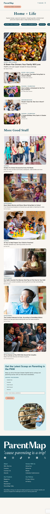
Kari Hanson (7, 208)
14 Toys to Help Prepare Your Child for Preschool (18, 242)
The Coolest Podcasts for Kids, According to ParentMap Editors (23, 317)
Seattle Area (9, 379)
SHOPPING (42, 24)
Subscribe (41, 2)
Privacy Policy (30, 479)
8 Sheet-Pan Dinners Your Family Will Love (22, 64)
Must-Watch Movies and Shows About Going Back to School (22, 205)
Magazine (7, 479)
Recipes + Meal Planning (12, 24)
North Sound (10, 387)
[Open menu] (45, 3)
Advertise (29, 466)
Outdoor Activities (9, 353)
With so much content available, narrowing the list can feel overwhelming (23, 282)
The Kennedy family (9, 358)
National (9, 389)
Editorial (28, 468)
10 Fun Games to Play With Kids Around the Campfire (20, 355)
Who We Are (8, 466)
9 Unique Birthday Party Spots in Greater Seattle (33, 116)
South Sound (10, 384)
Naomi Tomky (9, 68)
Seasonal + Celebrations (29, 24)
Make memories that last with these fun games (16, 356)
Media (27, 470)
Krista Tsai (25, 118)
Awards (6, 473)
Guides (6, 481)
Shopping (6, 166)
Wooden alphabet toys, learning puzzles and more (17, 244)
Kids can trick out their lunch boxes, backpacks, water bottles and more (23, 169)
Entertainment (8, 203)
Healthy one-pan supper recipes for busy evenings (20, 67)
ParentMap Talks (9, 486)
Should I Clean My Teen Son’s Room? (32, 101)
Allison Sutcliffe (8, 171)
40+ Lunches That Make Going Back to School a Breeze (33, 75)
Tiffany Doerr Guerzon (27, 77)
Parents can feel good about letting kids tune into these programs (21, 319)
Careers (6, 468)
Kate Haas (25, 103)
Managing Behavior (26, 100)
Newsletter (7, 483)
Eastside (9, 382)
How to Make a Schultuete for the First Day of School (33, 88)
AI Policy (28, 481)
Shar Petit (7, 246)
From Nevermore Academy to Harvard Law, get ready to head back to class (24, 207)
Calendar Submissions (32, 473)
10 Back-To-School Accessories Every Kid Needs (18, 168)
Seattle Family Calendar (13, 6)
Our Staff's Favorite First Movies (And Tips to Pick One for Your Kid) (24, 280)
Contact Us (7, 470)
